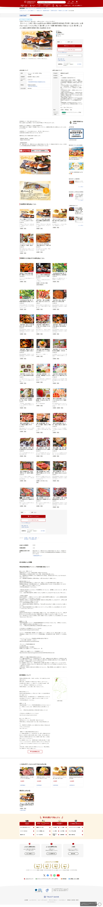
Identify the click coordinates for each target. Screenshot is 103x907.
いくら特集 (62, 827)
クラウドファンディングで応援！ (75, 827)
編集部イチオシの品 (39, 827)
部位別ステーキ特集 (55, 835)
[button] (42, 15)
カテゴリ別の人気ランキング (25, 827)
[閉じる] (95, 903)
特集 (53, 5)
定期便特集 (62, 834)
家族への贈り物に (72, 834)
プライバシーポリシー (53, 900)
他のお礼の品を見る (32, 86)
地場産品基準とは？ (37, 555)
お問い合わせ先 (61, 60)
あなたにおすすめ (47, 5)
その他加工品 (33, 539)
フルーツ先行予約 (39, 834)
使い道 (58, 6)
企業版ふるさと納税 (74, 878)
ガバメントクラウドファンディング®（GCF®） (48, 878)
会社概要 (26, 900)
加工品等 (26, 539)
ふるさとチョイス (29, 878)
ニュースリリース (32, 900)
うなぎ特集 (55, 827)
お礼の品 (24, 6)
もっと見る (80, 186)
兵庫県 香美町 (23, 810)
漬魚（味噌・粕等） (33, 537)
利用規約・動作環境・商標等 (73, 900)
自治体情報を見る (36, 751)
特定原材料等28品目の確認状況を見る (36, 81)
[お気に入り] (99, 904)
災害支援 (64, 878)
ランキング (39, 5)
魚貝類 (26, 537)
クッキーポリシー (62, 900)
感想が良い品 (22, 834)
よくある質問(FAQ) (51, 853)
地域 (32, 6)
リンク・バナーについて (42, 900)
